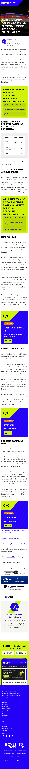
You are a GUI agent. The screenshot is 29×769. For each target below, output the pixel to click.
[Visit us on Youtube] (9, 736)
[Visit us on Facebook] (3, 736)
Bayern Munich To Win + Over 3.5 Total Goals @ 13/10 (13, 532)
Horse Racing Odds (6, 708)
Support (4, 721)
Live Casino (4, 713)
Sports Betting (5, 704)
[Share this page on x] (11, 597)
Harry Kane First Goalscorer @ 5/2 (11, 538)
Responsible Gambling (7, 728)
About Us (4, 724)
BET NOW (8, 341)
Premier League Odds (6, 711)
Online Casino (5, 715)
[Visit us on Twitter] (6, 736)
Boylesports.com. (13, 760)
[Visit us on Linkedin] (12, 736)
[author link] (4, 41)
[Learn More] (8, 653)
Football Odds (5, 706)
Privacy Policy (5, 726)
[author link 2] (14, 607)
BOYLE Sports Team (13, 40)
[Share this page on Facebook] (9, 597)
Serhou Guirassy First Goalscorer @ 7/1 (13, 544)
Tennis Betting (5, 710)
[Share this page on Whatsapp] (6, 597)
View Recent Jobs (5, 730)
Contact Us (4, 723)
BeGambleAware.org (21, 753)
